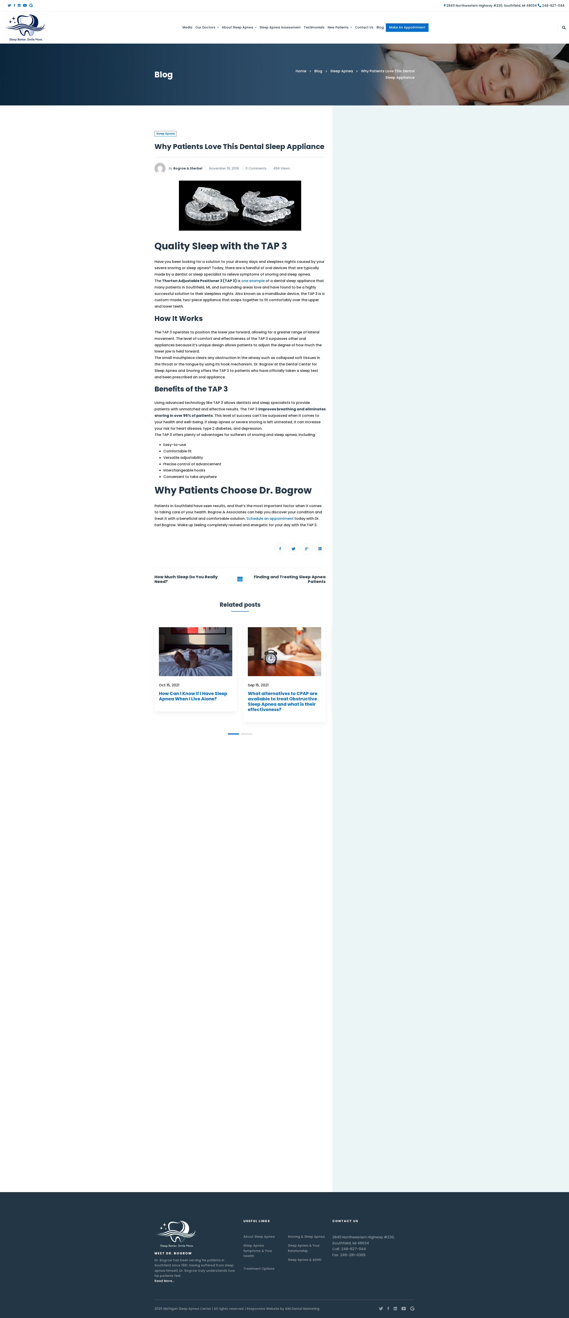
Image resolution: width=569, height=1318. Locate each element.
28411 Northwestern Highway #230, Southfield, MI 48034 (491, 5)
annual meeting (388, 874)
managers (376, 948)
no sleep (348, 966)
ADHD (363, 874)
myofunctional (379, 957)
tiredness (370, 1039)
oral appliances (354, 975)
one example (253, 280)
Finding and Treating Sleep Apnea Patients (290, 579)
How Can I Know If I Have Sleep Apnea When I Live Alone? (193, 696)
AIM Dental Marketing (302, 1308)
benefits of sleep (355, 883)
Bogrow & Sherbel (187, 168)
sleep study (382, 1021)
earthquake (350, 920)
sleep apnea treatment (360, 1012)
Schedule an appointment (270, 518)
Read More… (164, 1281)
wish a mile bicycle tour (360, 1048)
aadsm (347, 874)
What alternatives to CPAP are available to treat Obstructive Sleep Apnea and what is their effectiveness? (282, 701)
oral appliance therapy (392, 975)
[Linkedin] (19, 5)
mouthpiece (351, 957)
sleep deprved (397, 1012)
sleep (390, 994)
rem (344, 994)
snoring (386, 1030)
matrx (396, 948)
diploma (390, 911)
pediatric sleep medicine (374, 984)
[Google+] (306, 548)
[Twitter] (9, 5)
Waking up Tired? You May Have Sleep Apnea (381, 274)
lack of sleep (386, 938)
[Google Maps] (31, 5)
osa (344, 984)
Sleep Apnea (341, 71)
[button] (233, 733)
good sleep (376, 920)
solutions (348, 1039)
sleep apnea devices (385, 1003)
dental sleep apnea (357, 902)
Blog (318, 71)
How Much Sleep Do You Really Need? (186, 579)
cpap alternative (389, 883)
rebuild (406, 984)
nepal (402, 957)
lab (366, 938)
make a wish (351, 948)
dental (373, 893)
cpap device (351, 893)
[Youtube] (25, 5)
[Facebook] (14, 5)
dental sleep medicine (359, 911)
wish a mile (393, 1039)
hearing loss (351, 929)
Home (301, 71)
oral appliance (374, 966)
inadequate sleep (382, 929)
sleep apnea (351, 1003)
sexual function (366, 994)
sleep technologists (357, 1030)
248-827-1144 (553, 5)
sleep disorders (354, 1021)
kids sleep (349, 938)
